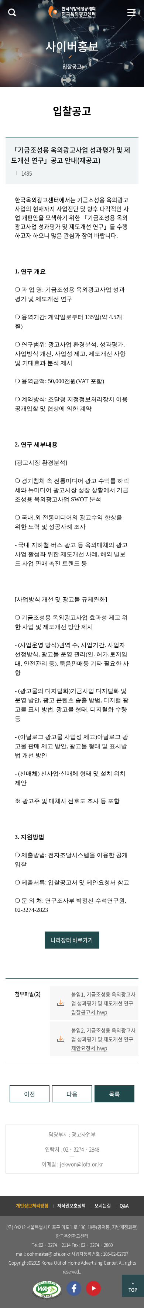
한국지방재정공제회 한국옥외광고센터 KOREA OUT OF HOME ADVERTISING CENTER (72, 12)
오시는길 (103, 1205)
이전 (29, 1093)
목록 (114, 1093)
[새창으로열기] (47, 1290)
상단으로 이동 (133, 1286)
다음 (72, 1093)
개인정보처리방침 (32, 1205)
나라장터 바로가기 (72, 940)
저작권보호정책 (71, 1205)
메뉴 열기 (131, 12)
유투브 (93, 1288)
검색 (12, 12)
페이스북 (73, 1288)
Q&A (124, 1205)
